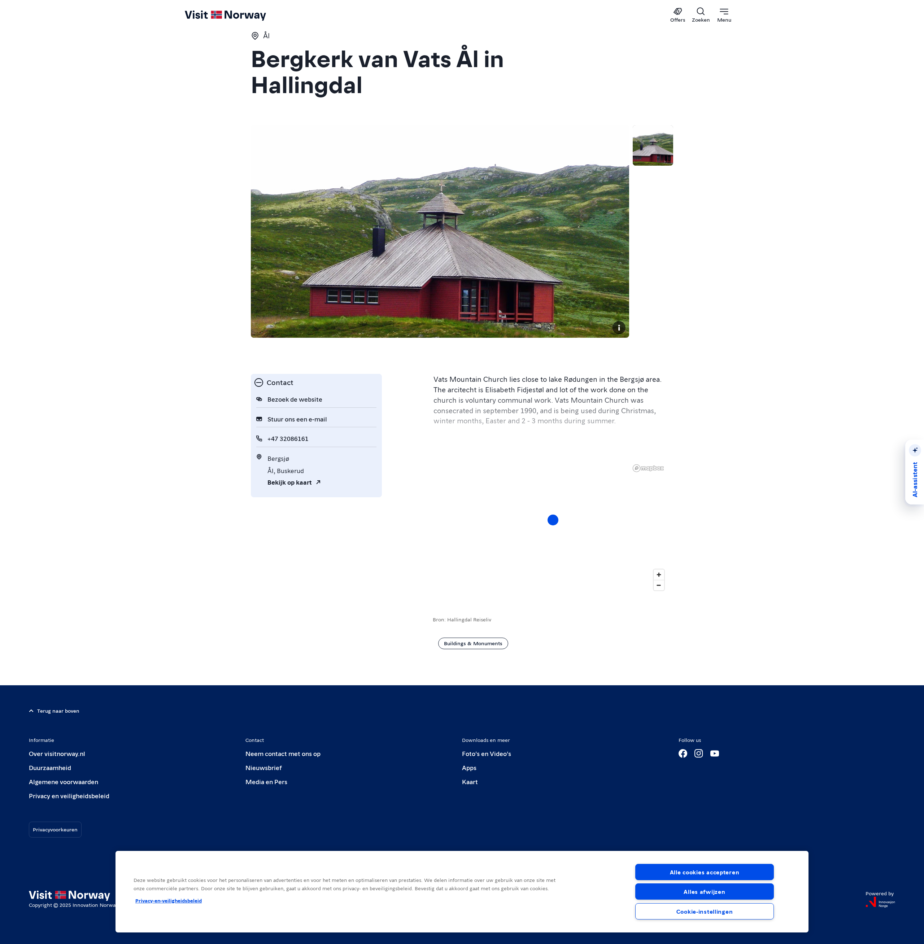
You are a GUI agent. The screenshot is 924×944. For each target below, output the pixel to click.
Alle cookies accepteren (705, 872)
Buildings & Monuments (473, 643)
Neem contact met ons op (283, 753)
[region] (553, 527)
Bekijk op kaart (289, 482)
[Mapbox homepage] (648, 468)
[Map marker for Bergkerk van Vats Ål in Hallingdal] (553, 520)
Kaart (470, 781)
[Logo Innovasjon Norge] (880, 902)
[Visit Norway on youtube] (714, 753)
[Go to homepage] (237, 15)
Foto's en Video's (486, 753)
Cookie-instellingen (704, 911)
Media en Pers (266, 781)
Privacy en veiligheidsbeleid (69, 795)
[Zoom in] (659, 574)
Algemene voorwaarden (63, 781)
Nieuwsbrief (263, 767)
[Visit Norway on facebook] (683, 753)
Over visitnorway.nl (57, 753)
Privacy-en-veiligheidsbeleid (168, 900)
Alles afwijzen (704, 891)
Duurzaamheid (50, 767)
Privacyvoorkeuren (55, 829)
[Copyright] (619, 327)
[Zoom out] (659, 585)
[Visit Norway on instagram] (698, 753)
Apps (469, 767)
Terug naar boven (58, 710)
